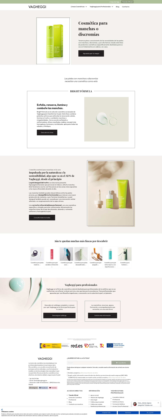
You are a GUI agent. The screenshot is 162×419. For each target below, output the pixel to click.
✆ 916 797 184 (114, 2)
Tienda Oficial (127, 2)
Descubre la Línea (47, 132)
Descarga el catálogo (59, 315)
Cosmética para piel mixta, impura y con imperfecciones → (110, 265)
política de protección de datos (89, 373)
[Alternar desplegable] (86, 6)
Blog (117, 7)
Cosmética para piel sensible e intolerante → (51, 265)
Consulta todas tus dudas (42, 218)
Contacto (125, 7)
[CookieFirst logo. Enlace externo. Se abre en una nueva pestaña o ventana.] (2, 410)
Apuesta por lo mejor (91, 54)
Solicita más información (102, 315)
